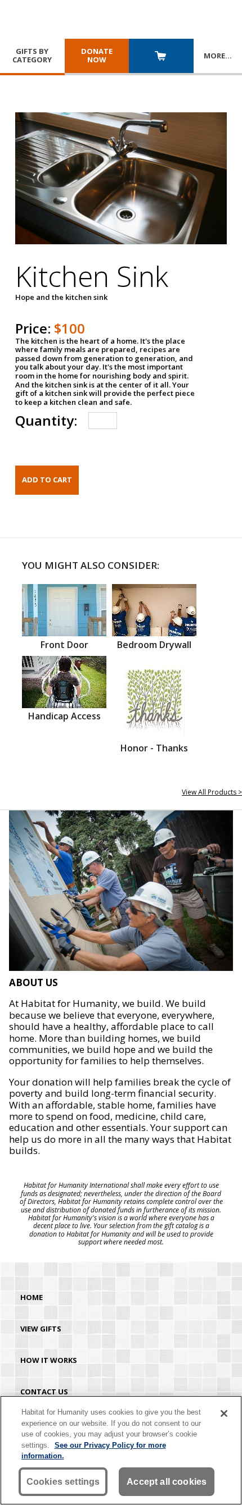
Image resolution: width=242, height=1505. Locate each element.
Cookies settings (63, 1481)
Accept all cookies (167, 1481)
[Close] (224, 1413)
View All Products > (212, 792)
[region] (121, 1450)
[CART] (161, 57)
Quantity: (46, 420)
